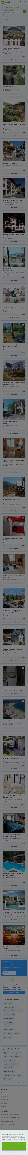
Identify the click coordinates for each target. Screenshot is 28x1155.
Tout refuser (14, 1148)
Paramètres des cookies (14, 1152)
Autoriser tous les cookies (14, 1144)
